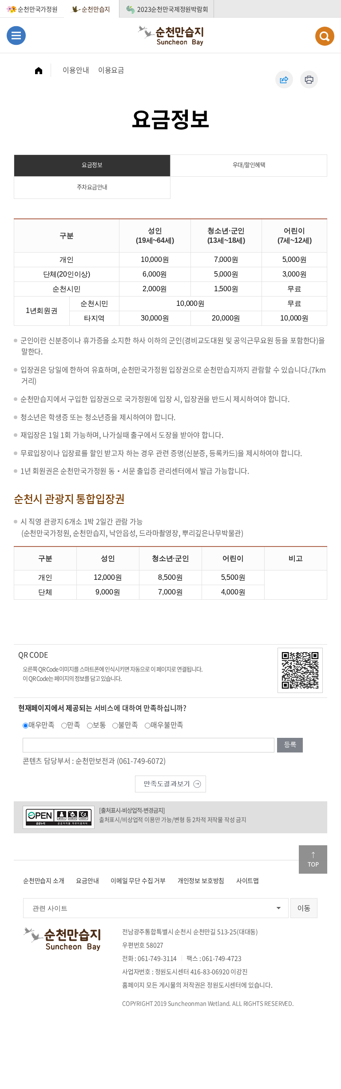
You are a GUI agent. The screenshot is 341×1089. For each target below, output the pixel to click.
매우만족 (41, 724)
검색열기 (324, 36)
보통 (99, 724)
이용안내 (76, 69)
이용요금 (111, 69)
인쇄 (309, 79)
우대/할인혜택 (249, 164)
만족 (73, 724)
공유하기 (284, 79)
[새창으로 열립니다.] (170, 782)
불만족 (128, 724)
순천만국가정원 (38, 8)
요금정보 (92, 164)
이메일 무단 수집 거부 (138, 880)
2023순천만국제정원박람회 (172, 8)
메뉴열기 (16, 35)
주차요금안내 (92, 186)
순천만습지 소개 (43, 880)
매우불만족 (167, 724)
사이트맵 (247, 880)
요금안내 (87, 880)
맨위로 (313, 859)
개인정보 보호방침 (201, 880)
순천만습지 (96, 8)
